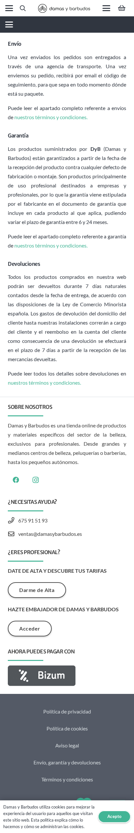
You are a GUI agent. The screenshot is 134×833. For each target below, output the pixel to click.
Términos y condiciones (67, 779)
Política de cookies (67, 728)
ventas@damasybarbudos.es (50, 534)
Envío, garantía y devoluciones (67, 762)
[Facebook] (16, 480)
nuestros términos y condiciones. (50, 117)
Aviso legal (67, 745)
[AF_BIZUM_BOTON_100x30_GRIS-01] (67, 675)
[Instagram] (35, 480)
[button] (9, 8)
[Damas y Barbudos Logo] (64, 8)
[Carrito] (121, 8)
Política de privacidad (67, 711)
